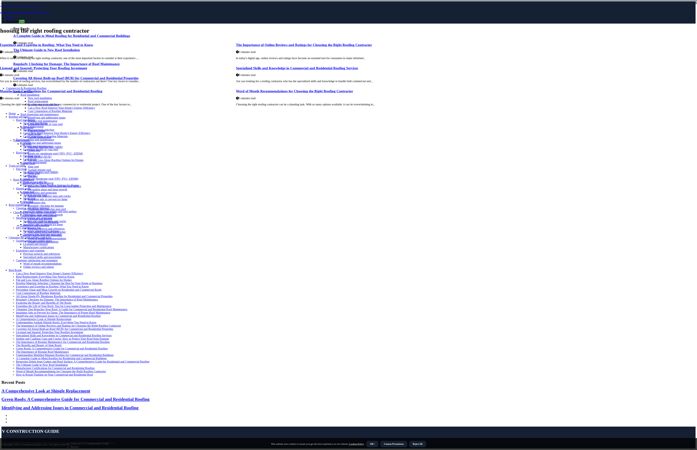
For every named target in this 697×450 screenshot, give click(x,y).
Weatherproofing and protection (39, 192)
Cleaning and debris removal (32, 208)
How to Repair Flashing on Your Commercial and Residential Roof (54, 374)
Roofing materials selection (38, 129)
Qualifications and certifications (34, 240)
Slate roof (33, 166)
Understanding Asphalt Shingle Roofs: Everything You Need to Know (56, 322)
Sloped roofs (23, 188)
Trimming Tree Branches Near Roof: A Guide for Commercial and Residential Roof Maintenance (71, 309)
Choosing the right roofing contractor (30, 237)
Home (9, 18)
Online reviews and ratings (38, 266)
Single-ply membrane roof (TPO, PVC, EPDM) (55, 153)
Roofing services (18, 116)
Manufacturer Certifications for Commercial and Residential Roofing (55, 368)
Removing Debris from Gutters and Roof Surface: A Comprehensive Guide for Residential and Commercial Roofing (82, 361)
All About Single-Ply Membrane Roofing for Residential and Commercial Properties (64, 296)
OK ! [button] (372, 444)
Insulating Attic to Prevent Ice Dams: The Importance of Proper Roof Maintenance (63, 312)
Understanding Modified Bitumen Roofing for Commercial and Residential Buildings (65, 355)
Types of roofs (17, 165)
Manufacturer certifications (38, 247)
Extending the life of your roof (40, 149)
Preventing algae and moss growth (47, 189)
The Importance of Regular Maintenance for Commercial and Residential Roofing (63, 342)
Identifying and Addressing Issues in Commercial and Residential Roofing (58, 315)
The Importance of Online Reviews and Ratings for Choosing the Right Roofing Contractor (304, 45)
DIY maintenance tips (28, 227)
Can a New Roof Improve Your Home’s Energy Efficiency (57, 133)
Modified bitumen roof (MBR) (40, 172)
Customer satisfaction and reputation (37, 260)
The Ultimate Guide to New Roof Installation (42, 364)
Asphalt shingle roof (39, 169)
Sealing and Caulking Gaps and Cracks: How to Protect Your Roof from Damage (62, 338)
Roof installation (25, 120)
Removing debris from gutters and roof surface (50, 211)
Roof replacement (33, 126)
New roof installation (35, 123)
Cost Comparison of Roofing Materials (50, 111)
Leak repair (29, 159)
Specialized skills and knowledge (42, 257)
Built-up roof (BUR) (35, 182)
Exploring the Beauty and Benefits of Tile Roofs (43, 302)
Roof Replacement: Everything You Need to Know (45, 276)
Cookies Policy (356, 444)
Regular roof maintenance (42, 120)
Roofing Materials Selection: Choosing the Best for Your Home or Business (59, 283)
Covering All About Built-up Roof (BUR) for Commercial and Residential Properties (64, 328)
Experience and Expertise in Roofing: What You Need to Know (52, 286)
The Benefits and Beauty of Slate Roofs (39, 345)
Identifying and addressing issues (47, 117)
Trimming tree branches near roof (42, 234)
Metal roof (29, 198)
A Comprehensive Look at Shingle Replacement (43, 319)
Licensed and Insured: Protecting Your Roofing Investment (49, 332)
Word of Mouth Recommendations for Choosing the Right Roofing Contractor (294, 91)
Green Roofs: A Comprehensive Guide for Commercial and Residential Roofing (62, 348)
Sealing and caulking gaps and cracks (49, 196)
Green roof (29, 175)
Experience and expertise (30, 250)
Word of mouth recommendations (42, 263)
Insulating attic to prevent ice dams (47, 199)
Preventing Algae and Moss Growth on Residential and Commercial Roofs (58, 289)
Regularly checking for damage (46, 205)
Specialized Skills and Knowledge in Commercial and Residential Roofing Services (297, 68)
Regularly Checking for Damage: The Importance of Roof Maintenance (57, 299)
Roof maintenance (19, 204)
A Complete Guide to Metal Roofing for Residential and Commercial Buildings (61, 358)
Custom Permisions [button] (394, 444)
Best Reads (15, 270)
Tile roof (28, 201)
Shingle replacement (34, 162)
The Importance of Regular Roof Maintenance (42, 351)
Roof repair (22, 152)
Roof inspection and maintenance (40, 114)
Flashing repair (31, 155)
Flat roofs (21, 168)
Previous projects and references (46, 228)
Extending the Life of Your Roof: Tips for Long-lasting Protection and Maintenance (63, 306)
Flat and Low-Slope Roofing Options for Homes (55, 160)
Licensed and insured (35, 244)
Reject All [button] (418, 444)
